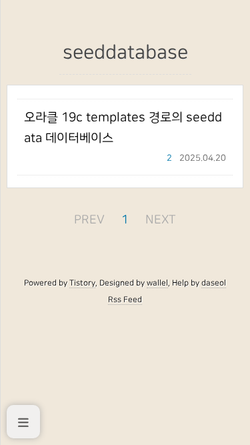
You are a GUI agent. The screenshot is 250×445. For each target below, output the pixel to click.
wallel (157, 283)
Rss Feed (125, 299)
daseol (213, 283)
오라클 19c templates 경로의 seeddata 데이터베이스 (123, 127)
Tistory (82, 283)
